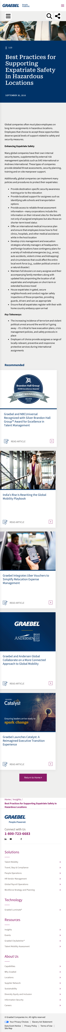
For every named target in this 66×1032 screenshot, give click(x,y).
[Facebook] (21, 839)
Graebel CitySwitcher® (15, 940)
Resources (12, 920)
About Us (11, 956)
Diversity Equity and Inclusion (18, 994)
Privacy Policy (30, 1026)
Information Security (14, 999)
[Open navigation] (8, 16)
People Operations (13, 873)
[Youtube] (11, 839)
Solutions (12, 852)
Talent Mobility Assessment (17, 946)
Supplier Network (13, 983)
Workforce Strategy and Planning (20, 890)
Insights (8, 929)
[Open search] (49, 16)
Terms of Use (46, 1026)
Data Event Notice (13, 1026)
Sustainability (11, 988)
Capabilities (10, 966)
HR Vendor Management (16, 878)
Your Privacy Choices (19, 1022)
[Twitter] (16, 839)
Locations (9, 977)
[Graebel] (16, 5)
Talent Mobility (11, 862)
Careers (8, 1005)
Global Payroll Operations (16, 884)
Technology (13, 900)
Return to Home (32, 777)
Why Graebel (10, 972)
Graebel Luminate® (13, 909)
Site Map (8, 1028)
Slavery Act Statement (42, 1022)
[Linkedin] (5, 839)
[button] (62, 6)
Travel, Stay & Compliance (16, 867)
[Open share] (57, 16)
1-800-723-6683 (17, 834)
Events (8, 935)
